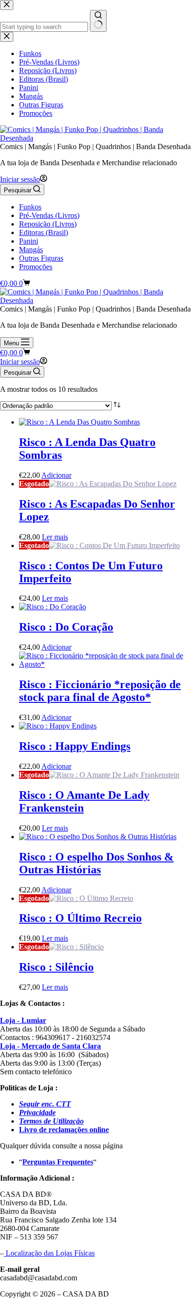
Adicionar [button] (56, 475)
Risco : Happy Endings (74, 746)
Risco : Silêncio (56, 967)
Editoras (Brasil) (43, 232)
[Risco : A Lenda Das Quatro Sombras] (79, 422)
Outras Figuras (41, 258)
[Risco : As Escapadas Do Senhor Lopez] (112, 484)
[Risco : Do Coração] (52, 607)
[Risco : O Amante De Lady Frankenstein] (114, 775)
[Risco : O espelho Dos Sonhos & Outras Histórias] (97, 837)
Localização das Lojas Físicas (49, 1253)
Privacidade (37, 1112)
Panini (28, 241)
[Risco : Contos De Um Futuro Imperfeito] (114, 545)
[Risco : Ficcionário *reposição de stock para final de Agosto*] (107, 664)
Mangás (31, 250)
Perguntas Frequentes (57, 1162)
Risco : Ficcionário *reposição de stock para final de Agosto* (100, 690)
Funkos (30, 207)
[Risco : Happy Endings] (58, 726)
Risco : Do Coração (66, 627)
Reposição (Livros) (48, 224)
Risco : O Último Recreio (80, 918)
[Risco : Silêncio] (76, 947)
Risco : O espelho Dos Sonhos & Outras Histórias (96, 863)
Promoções (35, 267)
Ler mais (55, 537)
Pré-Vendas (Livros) (49, 215)
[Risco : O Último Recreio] (91, 898)
